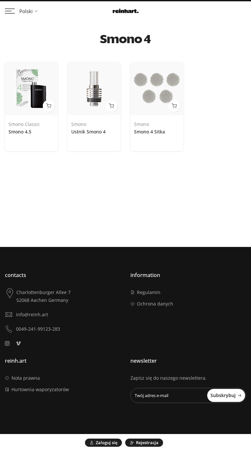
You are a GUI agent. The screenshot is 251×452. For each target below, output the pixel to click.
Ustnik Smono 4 (88, 132)
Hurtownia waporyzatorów (40, 389)
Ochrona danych (155, 304)
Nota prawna (25, 378)
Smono (78, 124)
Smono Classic (24, 124)
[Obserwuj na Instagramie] (7, 343)
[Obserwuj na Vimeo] (18, 343)
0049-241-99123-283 (38, 329)
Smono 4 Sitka (149, 132)
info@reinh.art (32, 314)
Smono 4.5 (19, 132)
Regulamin (148, 292)
